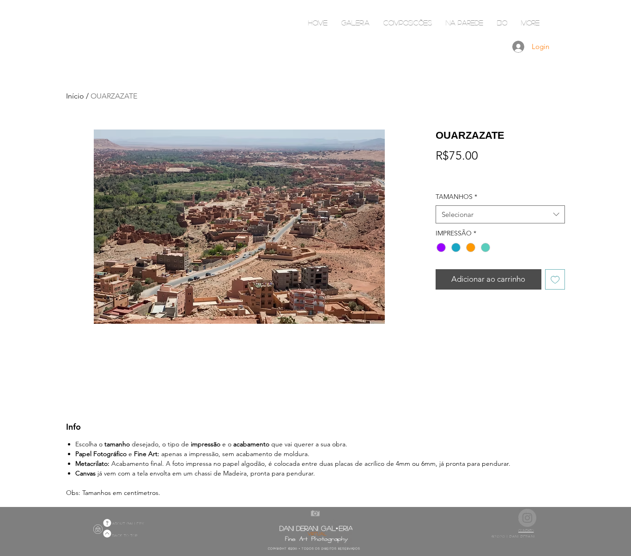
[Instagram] (527, 518)
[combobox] (500, 214)
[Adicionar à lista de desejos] (555, 279)
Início (75, 96)
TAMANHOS (456, 196)
